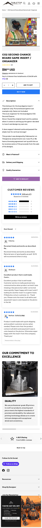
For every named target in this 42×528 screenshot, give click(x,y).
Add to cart (28, 85)
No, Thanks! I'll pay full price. (11, 520)
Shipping (5, 73)
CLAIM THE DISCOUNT (11, 518)
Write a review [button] (21, 217)
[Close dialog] (40, 497)
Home (4, 10)
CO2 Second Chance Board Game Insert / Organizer (22, 10)
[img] (9, 237)
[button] (13, 201)
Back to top (21, 448)
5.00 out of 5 (26, 194)
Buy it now (21, 92)
